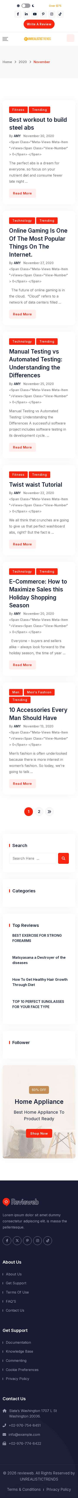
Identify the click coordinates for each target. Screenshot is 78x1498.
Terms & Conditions (24, 1489)
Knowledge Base (19, 1351)
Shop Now (39, 1133)
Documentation (18, 1342)
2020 (23, 62)
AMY (17, 136)
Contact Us (15, 1310)
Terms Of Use (17, 1292)
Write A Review (39, 24)
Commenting (16, 1360)
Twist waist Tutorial (35, 484)
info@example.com (24, 1434)
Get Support (16, 1283)
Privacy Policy (17, 1378)
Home (7, 62)
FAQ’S (11, 1301)
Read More (22, 193)
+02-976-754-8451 (25, 1425)
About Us (14, 1274)
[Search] (70, 38)
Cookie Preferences (22, 1369)
